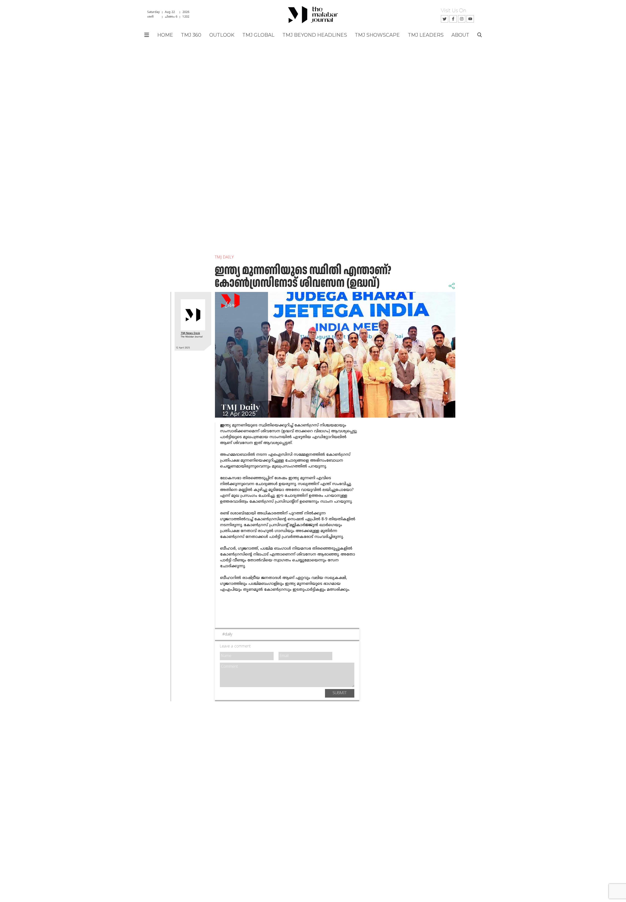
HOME (165, 35)
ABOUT (460, 35)
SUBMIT (340, 693)
